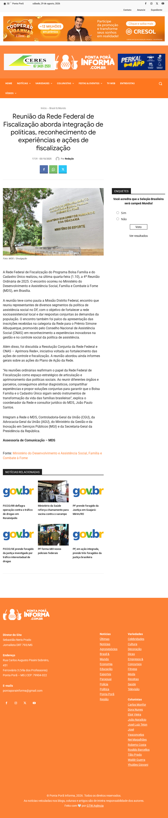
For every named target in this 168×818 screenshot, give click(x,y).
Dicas (131, 654)
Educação (106, 669)
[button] (160, 83)
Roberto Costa (137, 744)
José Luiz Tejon (137, 724)
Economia (106, 664)
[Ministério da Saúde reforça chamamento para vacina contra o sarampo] (53, 491)
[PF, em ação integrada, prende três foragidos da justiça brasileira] (88, 535)
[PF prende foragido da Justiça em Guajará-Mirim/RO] (88, 491)
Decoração (135, 649)
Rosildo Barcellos (139, 749)
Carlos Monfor (137, 704)
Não (124, 219)
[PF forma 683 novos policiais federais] (53, 535)
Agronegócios (108, 649)
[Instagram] (151, 3)
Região (104, 699)
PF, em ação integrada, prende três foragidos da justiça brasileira (87, 553)
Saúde (132, 684)
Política (104, 689)
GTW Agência (95, 805)
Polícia (104, 684)
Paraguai (105, 679)
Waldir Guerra (136, 759)
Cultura (132, 644)
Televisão (134, 689)
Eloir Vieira (134, 714)
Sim (123, 213)
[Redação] (58, 159)
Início (44, 108)
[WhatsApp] (53, 169)
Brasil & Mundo (57, 108)
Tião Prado (135, 754)
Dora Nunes (135, 709)
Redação (69, 158)
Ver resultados (138, 235)
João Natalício (137, 719)
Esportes (105, 674)
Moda (131, 674)
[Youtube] (162, 3)
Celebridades (136, 639)
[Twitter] (157, 3)
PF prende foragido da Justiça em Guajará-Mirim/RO (86, 509)
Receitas (133, 679)
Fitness (132, 669)
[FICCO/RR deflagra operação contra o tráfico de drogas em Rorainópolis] (18, 491)
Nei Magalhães (137, 739)
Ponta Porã (107, 694)
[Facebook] (145, 3)
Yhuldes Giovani (138, 764)
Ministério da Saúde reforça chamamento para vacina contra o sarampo (53, 509)
